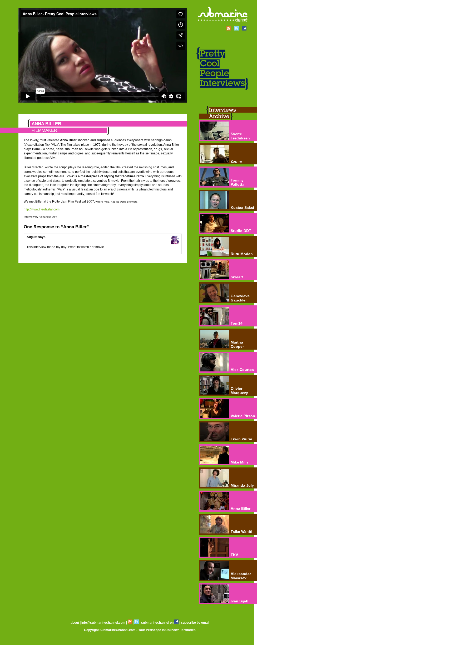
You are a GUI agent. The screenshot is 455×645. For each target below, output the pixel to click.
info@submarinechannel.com (103, 622)
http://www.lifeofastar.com (42, 209)
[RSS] (130, 622)
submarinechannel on (157, 622)
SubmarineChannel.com (118, 630)
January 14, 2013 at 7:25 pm (47, 241)
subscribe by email (195, 622)
